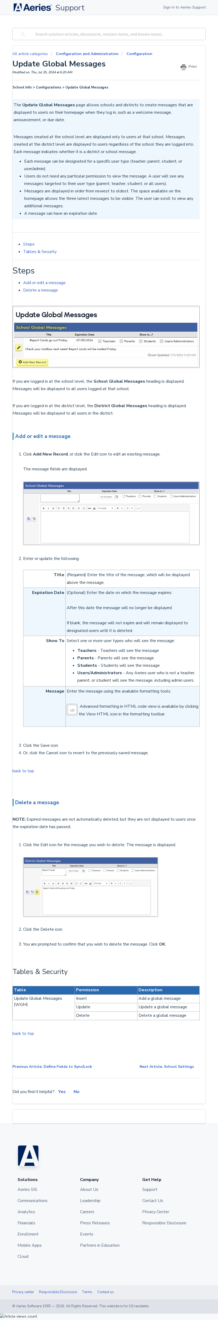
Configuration (139, 53)
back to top (23, 771)
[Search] (22, 34)
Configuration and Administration (87, 53)
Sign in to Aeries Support (184, 7)
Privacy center (23, 1292)
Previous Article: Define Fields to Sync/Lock (52, 1066)
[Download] (99, 677)
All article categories (30, 53)
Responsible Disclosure (58, 1292)
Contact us (105, 1292)
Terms (87, 1292)
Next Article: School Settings (167, 1066)
